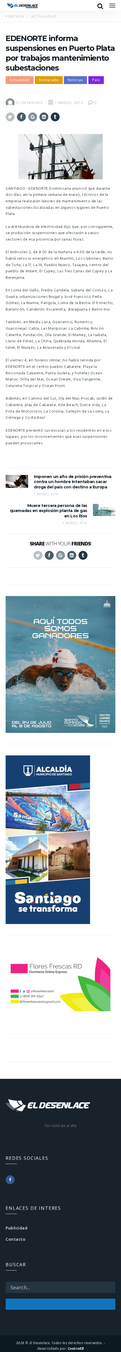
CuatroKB (76, 1348)
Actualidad (20, 80)
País (96, 80)
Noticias (75, 80)
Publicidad (17, 1228)
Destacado (49, 80)
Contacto (15, 1239)
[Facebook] (10, 1179)
